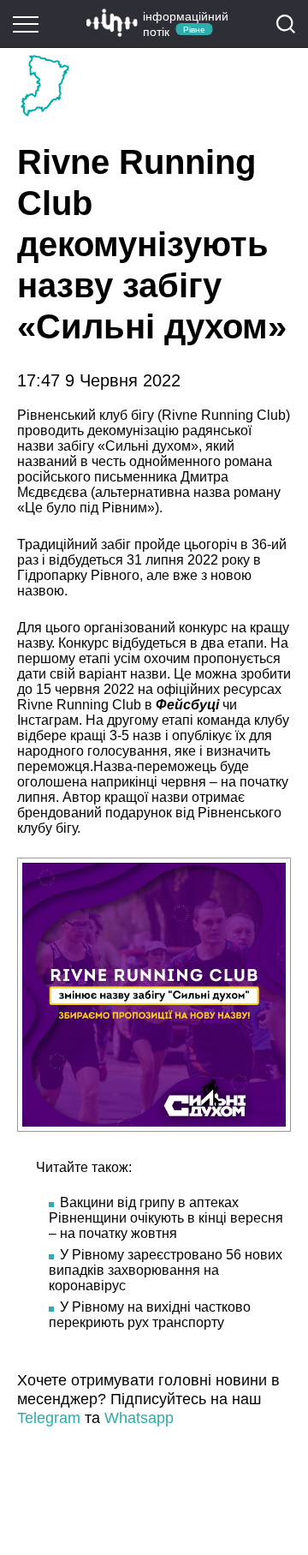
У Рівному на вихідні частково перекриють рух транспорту (150, 1315)
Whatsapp (139, 1417)
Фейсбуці (189, 704)
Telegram (48, 1417)
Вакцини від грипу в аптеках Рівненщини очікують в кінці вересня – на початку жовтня (166, 1218)
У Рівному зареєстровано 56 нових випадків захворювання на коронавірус (165, 1270)
